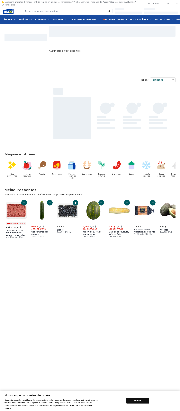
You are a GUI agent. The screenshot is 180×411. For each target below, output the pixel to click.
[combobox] (67, 11)
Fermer (137, 400)
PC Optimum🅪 (154, 3)
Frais (168, 3)
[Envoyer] (108, 11)
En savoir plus (8, 4)
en (177, 3)
